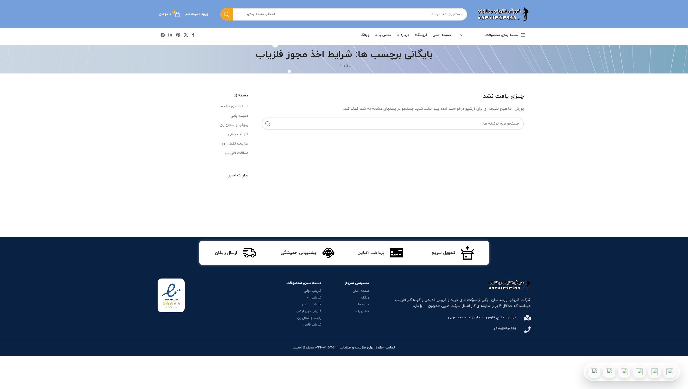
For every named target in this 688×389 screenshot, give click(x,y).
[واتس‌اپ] (654, 371)
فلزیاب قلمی (312, 325)
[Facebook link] (193, 35)
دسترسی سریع (357, 283)
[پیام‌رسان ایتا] (609, 371)
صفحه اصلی (361, 291)
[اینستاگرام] (639, 371)
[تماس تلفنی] (669, 371)
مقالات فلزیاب (236, 153)
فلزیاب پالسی (311, 304)
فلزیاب (400, 300)
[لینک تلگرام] (163, 35)
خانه (347, 66)
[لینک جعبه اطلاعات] (453, 253)
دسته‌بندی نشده (234, 106)
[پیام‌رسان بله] (624, 371)
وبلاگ (365, 298)
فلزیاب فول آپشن (308, 311)
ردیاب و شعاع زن (234, 125)
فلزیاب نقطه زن (235, 143)
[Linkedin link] (170, 35)
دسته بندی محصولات (303, 283)
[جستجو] (226, 14)
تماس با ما (361, 311)
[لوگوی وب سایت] (502, 13)
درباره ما (363, 304)
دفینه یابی (239, 115)
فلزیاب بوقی (238, 134)
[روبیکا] (594, 371)
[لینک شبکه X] (186, 35)
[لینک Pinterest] (178, 35)
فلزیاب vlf (314, 298)
